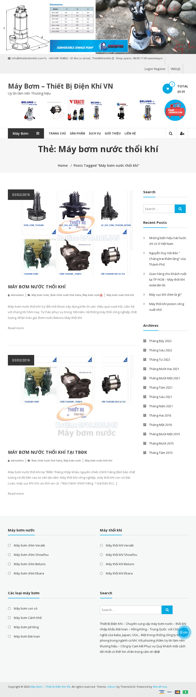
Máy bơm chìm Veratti (29, 545)
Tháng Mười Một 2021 (164, 378)
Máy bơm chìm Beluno (30, 564)
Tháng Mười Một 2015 (164, 434)
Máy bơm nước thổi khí (36, 287)
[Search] (180, 208)
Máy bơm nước (40, 295)
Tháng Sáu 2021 (160, 397)
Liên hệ (130, 133)
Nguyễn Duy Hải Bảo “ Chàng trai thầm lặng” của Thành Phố (167, 259)
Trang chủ (57, 133)
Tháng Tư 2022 (159, 359)
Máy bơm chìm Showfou (31, 554)
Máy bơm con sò (26, 608)
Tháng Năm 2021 (161, 406)
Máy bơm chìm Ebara (29, 573)
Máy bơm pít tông (26, 627)
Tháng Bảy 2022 (160, 341)
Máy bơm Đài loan (27, 636)
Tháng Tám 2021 (161, 387)
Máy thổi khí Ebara (119, 573)
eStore (111, 686)
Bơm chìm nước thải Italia (65, 295)
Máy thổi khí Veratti (120, 545)
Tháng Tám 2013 (161, 452)
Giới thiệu (113, 133)
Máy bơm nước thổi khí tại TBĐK (47, 452)
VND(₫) (175, 69)
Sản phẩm (77, 133)
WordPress (160, 686)
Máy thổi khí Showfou (121, 554)
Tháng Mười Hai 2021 (164, 369)
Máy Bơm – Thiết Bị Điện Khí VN (60, 86)
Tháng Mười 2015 (161, 443)
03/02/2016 (21, 194)
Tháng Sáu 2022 (160, 350)
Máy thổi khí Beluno (120, 564)
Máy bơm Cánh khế (28, 618)
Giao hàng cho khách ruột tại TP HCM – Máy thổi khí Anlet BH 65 (167, 279)
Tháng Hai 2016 (160, 415)
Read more (16, 328)
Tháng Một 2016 (160, 425)
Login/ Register (155, 69)
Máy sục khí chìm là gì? (165, 294)
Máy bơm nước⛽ (92, 295)
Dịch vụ (95, 133)
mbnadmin (17, 295)
